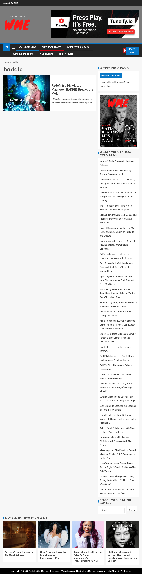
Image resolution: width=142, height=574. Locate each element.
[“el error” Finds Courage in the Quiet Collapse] (19, 534)
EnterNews (112, 570)
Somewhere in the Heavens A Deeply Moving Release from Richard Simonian (118, 245)
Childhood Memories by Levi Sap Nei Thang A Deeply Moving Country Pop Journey (118, 196)
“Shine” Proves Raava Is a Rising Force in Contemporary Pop (53, 555)
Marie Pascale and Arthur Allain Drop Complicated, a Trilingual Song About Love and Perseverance (117, 324)
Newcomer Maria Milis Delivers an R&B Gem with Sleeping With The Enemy (116, 441)
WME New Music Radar (79, 47)
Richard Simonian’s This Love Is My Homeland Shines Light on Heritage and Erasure (117, 232)
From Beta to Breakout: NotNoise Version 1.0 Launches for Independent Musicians (118, 419)
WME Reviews (46, 54)
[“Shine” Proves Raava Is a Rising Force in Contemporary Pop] (54, 534)
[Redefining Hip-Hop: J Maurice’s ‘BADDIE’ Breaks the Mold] (26, 93)
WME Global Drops (23, 54)
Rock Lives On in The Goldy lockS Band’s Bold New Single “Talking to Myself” (116, 387)
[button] (13, 47)
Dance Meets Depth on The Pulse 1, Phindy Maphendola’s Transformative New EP (117, 183)
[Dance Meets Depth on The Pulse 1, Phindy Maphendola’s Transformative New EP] (88, 534)
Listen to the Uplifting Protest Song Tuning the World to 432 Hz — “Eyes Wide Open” (117, 480)
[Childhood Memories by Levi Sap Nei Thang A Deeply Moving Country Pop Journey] (122, 534)
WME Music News (27, 47)
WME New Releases (51, 47)
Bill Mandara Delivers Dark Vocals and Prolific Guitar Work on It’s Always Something (118, 219)
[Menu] (13, 47)
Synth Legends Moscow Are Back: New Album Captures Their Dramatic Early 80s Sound (117, 280)
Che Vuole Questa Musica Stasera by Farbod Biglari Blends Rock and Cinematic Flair (118, 338)
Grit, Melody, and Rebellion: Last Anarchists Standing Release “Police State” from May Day (117, 293)
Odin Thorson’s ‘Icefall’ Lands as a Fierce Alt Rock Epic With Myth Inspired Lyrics (116, 267)
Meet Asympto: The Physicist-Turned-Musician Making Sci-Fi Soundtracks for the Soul (118, 454)
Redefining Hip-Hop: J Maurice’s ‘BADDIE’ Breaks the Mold (72, 89)
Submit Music (66, 54)
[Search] (120, 50)
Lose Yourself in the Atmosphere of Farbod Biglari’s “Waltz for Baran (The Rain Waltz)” (118, 467)
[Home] (6, 47)
